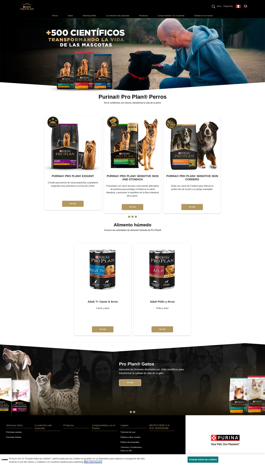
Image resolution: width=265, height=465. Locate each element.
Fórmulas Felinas (13, 437)
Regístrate (228, 6)
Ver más (73, 204)
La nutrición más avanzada (117, 16)
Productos (143, 16)
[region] (132, 459)
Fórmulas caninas (14, 432)
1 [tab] (129, 217)
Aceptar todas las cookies (203, 459)
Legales (124, 425)
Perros (55, 16)
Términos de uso (127, 432)
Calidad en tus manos (203, 16)
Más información (93, 462)
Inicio (219, 6)
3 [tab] (136, 217)
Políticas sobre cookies (130, 437)
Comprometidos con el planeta (171, 16)
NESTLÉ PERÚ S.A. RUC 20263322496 (159, 426)
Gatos (70, 16)
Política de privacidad (129, 442)
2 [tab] (132, 217)
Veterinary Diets (89, 16)
